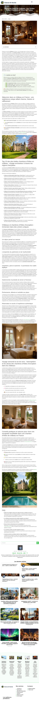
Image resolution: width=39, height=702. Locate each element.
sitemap (35, 469)
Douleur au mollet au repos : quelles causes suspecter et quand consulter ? (30, 580)
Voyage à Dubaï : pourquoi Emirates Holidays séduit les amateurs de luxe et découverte (29, 623)
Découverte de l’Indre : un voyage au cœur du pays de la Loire (10, 622)
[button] (32, 2)
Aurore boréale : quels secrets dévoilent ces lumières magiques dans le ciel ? (10, 643)
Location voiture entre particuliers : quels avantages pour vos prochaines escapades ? (9, 602)
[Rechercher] (37, 543)
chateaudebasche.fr (26, 319)
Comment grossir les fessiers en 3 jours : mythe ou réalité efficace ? (9, 565)
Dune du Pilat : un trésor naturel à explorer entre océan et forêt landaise (29, 569)
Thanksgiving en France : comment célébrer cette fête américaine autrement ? (10, 580)
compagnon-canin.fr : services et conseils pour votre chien (29, 602)
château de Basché (22, 132)
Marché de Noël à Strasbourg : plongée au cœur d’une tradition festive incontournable (29, 643)
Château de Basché (32, 400)
